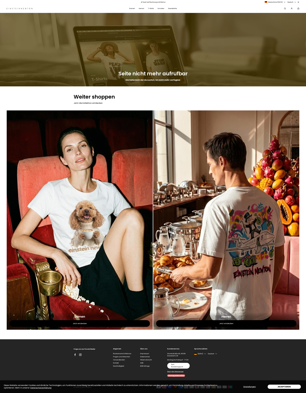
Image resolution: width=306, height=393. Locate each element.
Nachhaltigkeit (118, 366)
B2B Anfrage (145, 366)
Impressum (144, 354)
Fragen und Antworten (121, 357)
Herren (226, 316)
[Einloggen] (292, 8)
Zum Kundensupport (177, 365)
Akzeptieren (284, 386)
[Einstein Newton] (19, 8)
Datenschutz (145, 357)
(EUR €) (200, 354)
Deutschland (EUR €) (275, 2)
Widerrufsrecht (146, 360)
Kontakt (116, 363)
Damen (79, 316)
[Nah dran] (298, 2)
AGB (141, 363)
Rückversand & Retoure (122, 354)
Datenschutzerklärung (40, 387)
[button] (298, 8)
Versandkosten (119, 360)
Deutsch (290, 2)
